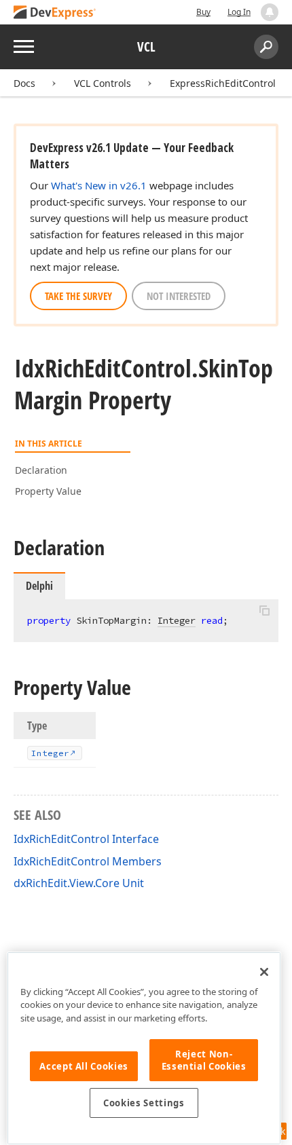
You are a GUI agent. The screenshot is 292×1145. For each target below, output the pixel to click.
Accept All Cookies (83, 1066)
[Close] (264, 972)
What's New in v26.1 (99, 185)
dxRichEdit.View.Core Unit (79, 883)
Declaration (41, 470)
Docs (24, 83)
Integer (177, 620)
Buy (203, 12)
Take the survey (78, 296)
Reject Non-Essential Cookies (204, 1060)
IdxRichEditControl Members (88, 861)
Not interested (179, 296)
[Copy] (264, 611)
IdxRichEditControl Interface (86, 838)
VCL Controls (102, 83)
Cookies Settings (144, 1103)
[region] (144, 1048)
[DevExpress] (55, 13)
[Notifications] (269, 12)
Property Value (48, 491)
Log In (239, 12)
